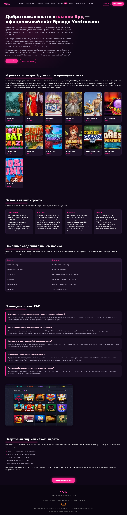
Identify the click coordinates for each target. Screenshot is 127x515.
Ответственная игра (63, 500)
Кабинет (106, 3)
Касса (71, 3)
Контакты (82, 500)
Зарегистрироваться (27, 61)
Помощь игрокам (50, 3)
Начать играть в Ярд (63, 480)
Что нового (30, 3)
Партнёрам (74, 500)
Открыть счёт (117, 3)
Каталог (62, 3)
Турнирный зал (80, 3)
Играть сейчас (11, 61)
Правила (52, 500)
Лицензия (45, 500)
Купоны (21, 3)
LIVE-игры (39, 3)
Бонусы (90, 3)
